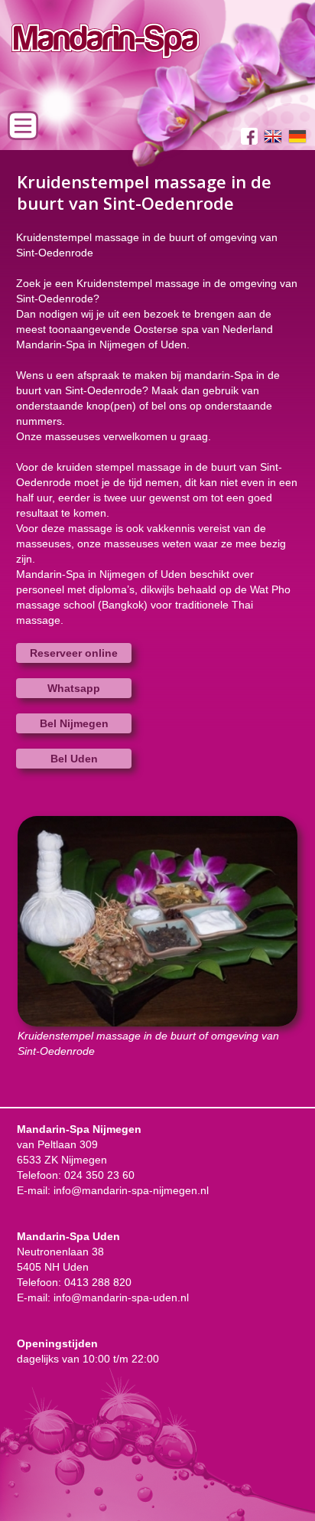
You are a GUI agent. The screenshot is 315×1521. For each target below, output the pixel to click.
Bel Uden (74, 758)
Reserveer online (74, 653)
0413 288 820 (98, 1282)
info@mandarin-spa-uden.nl (121, 1297)
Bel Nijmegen (74, 723)
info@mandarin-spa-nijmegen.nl (131, 1190)
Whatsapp (73, 688)
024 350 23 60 (99, 1175)
